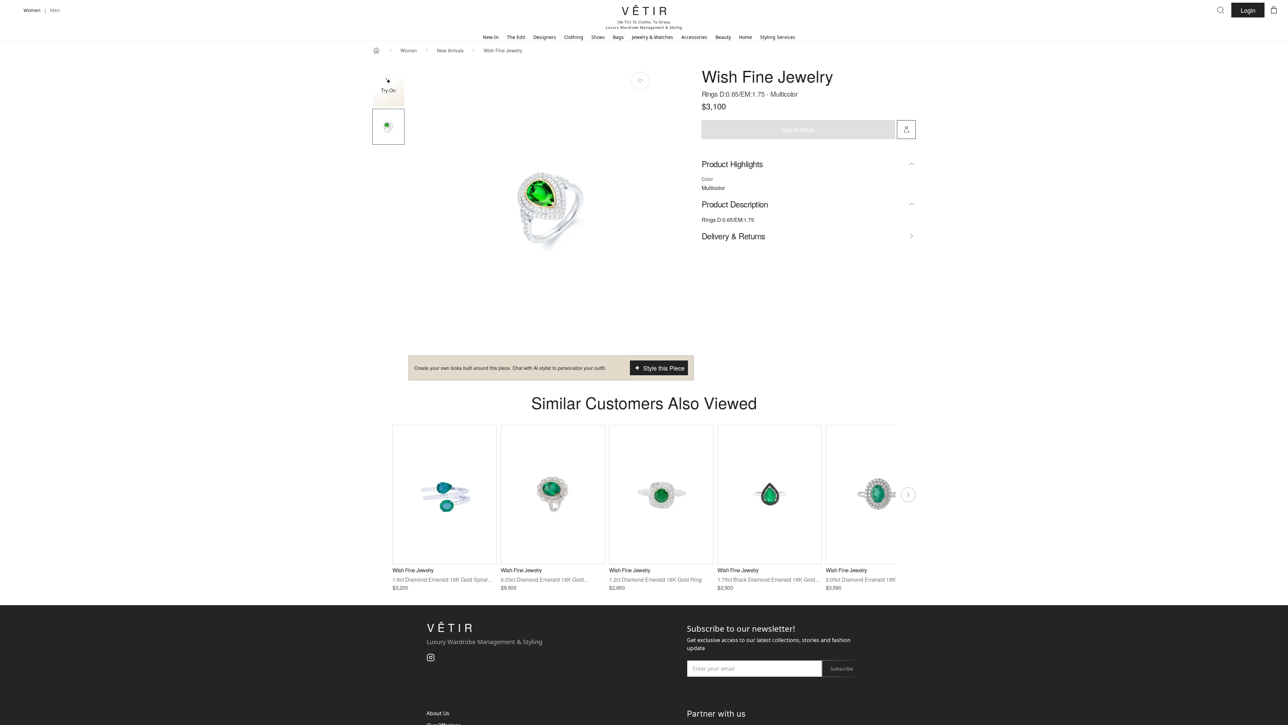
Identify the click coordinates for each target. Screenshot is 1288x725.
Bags (618, 37)
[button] (388, 127)
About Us (438, 713)
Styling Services (777, 37)
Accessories (694, 37)
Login (1248, 10)
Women (408, 50)
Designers (544, 37)
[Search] (1221, 10)
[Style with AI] (906, 129)
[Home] (376, 50)
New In (491, 37)
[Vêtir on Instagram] (431, 657)
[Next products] (908, 494)
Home (745, 37)
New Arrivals (450, 50)
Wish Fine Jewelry (503, 50)
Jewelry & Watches (652, 37)
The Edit (516, 37)
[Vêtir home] (644, 11)
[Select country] (14, 10)
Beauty (723, 37)
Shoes (598, 37)
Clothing (573, 37)
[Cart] (1274, 10)
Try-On (388, 90)
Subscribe (841, 669)
